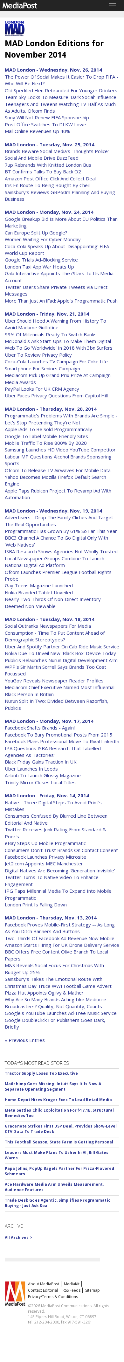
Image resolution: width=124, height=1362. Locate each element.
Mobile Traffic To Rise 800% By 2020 (46, 443)
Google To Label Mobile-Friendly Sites (46, 436)
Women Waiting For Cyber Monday (43, 239)
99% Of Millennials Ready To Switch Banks (51, 334)
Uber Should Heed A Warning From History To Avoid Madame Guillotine (55, 324)
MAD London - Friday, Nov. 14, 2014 (47, 795)
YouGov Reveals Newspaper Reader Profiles (54, 680)
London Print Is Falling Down (36, 904)
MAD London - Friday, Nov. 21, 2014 (47, 314)
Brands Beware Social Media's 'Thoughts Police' (57, 151)
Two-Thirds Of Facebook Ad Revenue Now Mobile (59, 938)
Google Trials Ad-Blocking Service (41, 259)
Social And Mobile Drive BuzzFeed (42, 158)
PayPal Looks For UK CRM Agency (42, 389)
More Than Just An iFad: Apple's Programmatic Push (61, 300)
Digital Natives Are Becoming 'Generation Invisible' (60, 870)
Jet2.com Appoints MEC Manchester (44, 863)
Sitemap (92, 1290)
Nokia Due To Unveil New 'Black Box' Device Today (60, 653)
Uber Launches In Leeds (31, 768)
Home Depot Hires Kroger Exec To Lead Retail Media (58, 1099)
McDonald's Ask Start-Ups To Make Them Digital (58, 341)
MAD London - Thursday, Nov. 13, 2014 (51, 917)
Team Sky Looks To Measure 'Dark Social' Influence (60, 97)
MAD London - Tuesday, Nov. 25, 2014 (49, 144)
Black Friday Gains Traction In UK (41, 761)
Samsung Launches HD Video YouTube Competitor (60, 449)
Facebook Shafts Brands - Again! (40, 727)
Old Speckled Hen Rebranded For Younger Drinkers (61, 90)
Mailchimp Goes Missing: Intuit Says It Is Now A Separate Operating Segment (53, 1086)
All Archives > (18, 1237)
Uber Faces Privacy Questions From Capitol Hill (56, 395)
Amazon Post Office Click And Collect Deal (50, 178)
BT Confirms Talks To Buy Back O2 (43, 171)
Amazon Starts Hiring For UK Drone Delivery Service (62, 945)
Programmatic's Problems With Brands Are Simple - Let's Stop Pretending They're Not (61, 418)
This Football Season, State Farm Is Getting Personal (59, 1142)
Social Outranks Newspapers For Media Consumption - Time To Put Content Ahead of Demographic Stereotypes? (55, 633)
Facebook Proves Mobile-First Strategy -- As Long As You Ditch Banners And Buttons (60, 927)
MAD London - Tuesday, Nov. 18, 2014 (49, 619)
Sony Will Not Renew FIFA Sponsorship (47, 117)
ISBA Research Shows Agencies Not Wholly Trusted (61, 551)
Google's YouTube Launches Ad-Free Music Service (61, 1013)
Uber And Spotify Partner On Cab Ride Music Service (62, 646)
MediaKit (71, 1284)
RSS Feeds (71, 1290)
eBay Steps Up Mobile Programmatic (45, 843)
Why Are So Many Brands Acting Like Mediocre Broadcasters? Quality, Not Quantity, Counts (55, 1002)
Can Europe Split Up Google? (36, 232)
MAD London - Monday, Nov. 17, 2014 (49, 721)
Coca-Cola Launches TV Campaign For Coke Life (56, 361)
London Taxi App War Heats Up (39, 266)
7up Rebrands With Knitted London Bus (48, 165)
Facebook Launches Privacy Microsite (45, 857)
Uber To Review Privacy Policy (38, 355)
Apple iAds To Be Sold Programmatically (48, 429)
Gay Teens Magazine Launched (39, 585)
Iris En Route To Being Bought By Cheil (47, 185)
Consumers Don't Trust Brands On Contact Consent (61, 850)
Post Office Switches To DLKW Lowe (45, 124)
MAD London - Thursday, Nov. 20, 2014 (51, 409)
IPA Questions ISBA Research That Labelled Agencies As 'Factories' (53, 751)
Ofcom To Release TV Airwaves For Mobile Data (58, 470)
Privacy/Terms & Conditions (53, 1296)
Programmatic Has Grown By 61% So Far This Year (61, 531)
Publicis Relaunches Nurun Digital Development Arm (61, 660)
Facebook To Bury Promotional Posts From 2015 (58, 734)
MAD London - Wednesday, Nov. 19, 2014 (53, 510)
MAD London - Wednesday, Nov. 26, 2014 (53, 69)
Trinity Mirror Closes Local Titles (40, 782)
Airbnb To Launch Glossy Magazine (43, 775)
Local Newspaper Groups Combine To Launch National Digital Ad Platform (54, 561)
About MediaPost (43, 1284)
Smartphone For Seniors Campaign (42, 368)
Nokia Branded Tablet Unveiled (39, 592)
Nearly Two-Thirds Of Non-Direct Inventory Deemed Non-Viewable (53, 602)
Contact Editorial (43, 1290)
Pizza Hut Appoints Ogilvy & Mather (44, 992)
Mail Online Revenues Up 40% (37, 131)
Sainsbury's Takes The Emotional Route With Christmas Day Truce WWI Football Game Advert (58, 982)
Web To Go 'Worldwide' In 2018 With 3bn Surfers (59, 348)
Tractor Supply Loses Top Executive (41, 1073)
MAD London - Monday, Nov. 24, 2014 (49, 212)
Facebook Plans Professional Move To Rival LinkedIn (62, 741)
